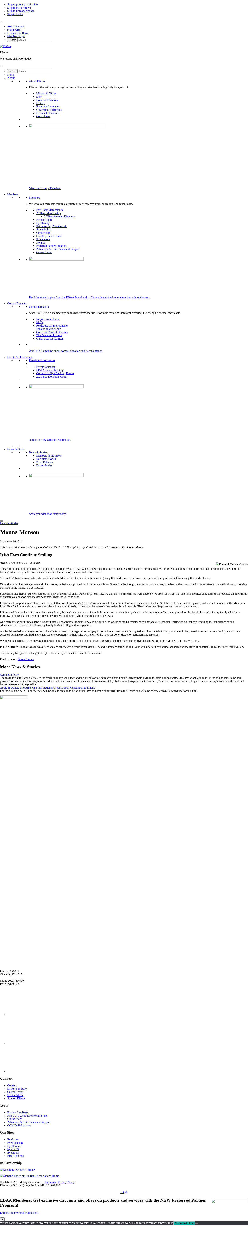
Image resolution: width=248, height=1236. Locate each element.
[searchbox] (34, 40)
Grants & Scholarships (49, 236)
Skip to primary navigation (22, 4)
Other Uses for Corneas (49, 338)
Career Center (44, 252)
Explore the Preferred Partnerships (19, 1212)
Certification (43, 232)
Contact (11, 1085)
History (40, 103)
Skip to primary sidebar (20, 10)
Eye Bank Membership (49, 209)
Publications (43, 239)
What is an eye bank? (48, 328)
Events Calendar (45, 366)
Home (10, 74)
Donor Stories (44, 465)
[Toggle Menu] (1, 21)
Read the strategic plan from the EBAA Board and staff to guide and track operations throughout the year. (89, 297)
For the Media (15, 1095)
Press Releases (44, 462)
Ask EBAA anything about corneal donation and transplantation (65, 350)
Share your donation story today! (48, 513)
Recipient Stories (46, 458)
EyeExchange (15, 1142)
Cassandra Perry (9, 674)
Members (12, 194)
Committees (43, 116)
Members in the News (49, 455)
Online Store (14, 1118)
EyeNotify (13, 1152)
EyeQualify (43, 223)
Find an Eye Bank (17, 33)
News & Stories (16, 449)
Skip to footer (15, 14)
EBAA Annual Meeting (50, 370)
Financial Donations (47, 113)
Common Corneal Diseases (52, 332)
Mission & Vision (46, 93)
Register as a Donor (47, 319)
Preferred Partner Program (51, 245)
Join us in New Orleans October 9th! (50, 439)
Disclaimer (50, 1182)
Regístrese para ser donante (52, 325)
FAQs (39, 322)
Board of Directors (47, 99)
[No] (196, 1223)
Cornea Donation (17, 303)
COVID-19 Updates (19, 1125)
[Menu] (1, 65)
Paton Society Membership (51, 226)
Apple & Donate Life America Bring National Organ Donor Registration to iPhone (47, 687)
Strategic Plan (44, 229)
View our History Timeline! (45, 188)
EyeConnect (14, 1146)
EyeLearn (13, 1139)
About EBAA (37, 81)
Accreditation (44, 219)
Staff (39, 96)
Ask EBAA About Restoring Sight (27, 1115)
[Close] (1, 521)
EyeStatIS (13, 1149)
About (11, 77)
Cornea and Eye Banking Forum (55, 373)
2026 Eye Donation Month (51, 376)
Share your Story (17, 1088)
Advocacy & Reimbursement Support (58, 249)
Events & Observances (20, 357)
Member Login (16, 36)
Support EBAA (16, 1098)
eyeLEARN (14, 29)
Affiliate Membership (48, 213)
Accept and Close (184, 1223)
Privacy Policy (66, 1182)
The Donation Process (49, 335)
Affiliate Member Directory (59, 216)
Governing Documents (49, 109)
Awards (40, 242)
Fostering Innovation (48, 106)
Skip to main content (19, 7)
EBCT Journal (15, 26)
